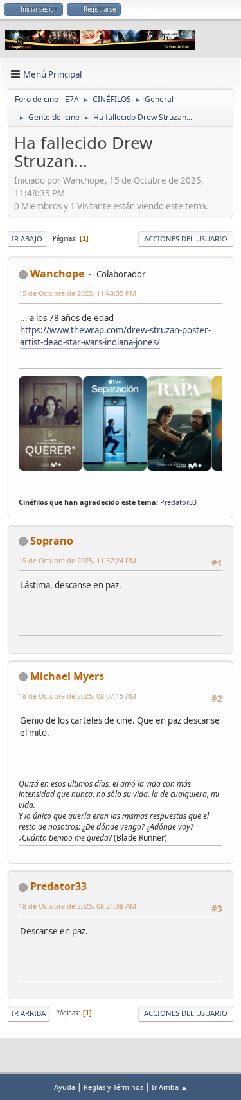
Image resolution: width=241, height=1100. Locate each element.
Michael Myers (67, 676)
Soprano (51, 541)
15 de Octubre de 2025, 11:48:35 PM (77, 293)
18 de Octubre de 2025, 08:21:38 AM (77, 906)
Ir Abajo (27, 238)
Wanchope (57, 273)
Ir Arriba (29, 1013)
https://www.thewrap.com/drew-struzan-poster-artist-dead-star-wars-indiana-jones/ (115, 336)
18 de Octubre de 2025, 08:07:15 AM (77, 696)
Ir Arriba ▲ (170, 1087)
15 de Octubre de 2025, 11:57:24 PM (77, 560)
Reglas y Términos (113, 1087)
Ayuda (64, 1087)
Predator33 (178, 502)
